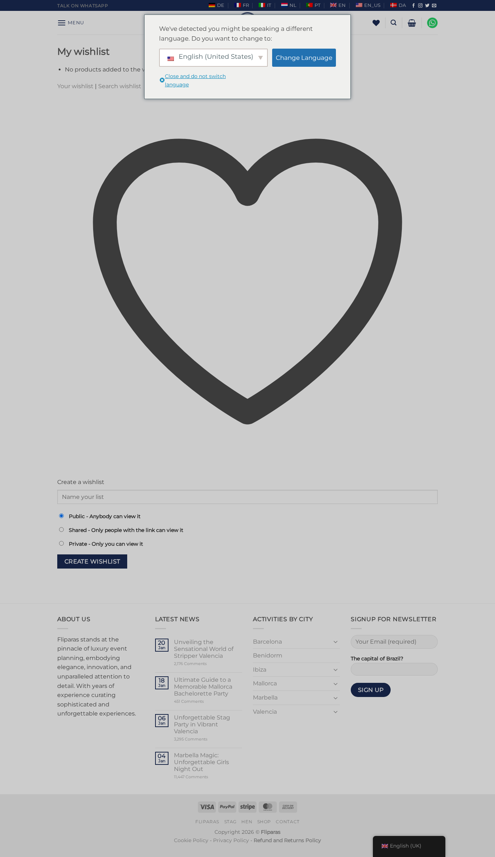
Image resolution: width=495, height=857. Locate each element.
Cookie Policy (191, 840)
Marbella (265, 697)
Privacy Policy (231, 840)
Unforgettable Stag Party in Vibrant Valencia (202, 724)
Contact (287, 821)
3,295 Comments (204, 739)
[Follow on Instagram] (420, 5)
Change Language (304, 57)
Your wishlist (75, 86)
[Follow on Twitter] (427, 5)
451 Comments (201, 701)
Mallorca (265, 683)
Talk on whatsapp (82, 5)
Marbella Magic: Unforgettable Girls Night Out (201, 762)
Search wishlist (119, 86)
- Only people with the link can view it (126, 530)
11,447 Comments (205, 777)
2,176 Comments (201, 663)
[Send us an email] (434, 5)
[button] (70, 23)
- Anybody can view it (105, 516)
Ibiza (259, 669)
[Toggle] (335, 641)
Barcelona (267, 641)
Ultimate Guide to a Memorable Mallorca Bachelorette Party (203, 686)
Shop (264, 821)
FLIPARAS (207, 821)
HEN (246, 821)
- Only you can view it (106, 544)
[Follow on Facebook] (413, 5)
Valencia (265, 711)
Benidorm (267, 655)
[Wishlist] (376, 23)
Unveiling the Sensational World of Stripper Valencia (203, 649)
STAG (230, 821)
